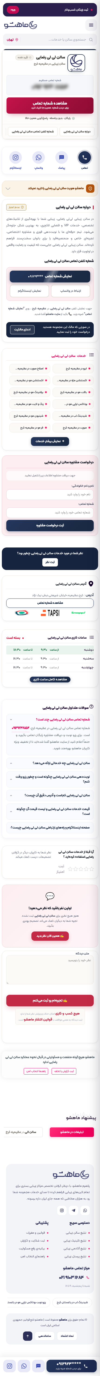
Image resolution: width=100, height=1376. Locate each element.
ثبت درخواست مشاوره (50, 525)
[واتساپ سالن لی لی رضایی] (24, 1366)
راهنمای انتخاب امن (32, 1256)
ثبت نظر (50, 562)
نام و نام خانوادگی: (82, 486)
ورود (12, 10)
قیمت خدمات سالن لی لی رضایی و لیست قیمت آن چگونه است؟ (53, 811)
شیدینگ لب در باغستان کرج (72, 1302)
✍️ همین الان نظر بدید (50, 936)
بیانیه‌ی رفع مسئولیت (32, 1248)
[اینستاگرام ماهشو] (62, 1210)
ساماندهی (44, 1336)
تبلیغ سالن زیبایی (76, 1233)
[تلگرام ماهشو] (73, 1210)
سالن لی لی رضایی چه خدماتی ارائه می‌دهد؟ (61, 763)
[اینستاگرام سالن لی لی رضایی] (9, 1366)
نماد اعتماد (67, 1336)
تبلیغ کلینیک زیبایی (74, 1240)
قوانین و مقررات (35, 1233)
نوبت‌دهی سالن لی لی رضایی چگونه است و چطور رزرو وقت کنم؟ (53, 779)
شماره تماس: (86, 504)
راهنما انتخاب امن (36, 1071)
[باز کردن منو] (91, 25)
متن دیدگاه (82, 953)
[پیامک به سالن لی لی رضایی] (38, 1366)
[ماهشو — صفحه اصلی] (20, 25)
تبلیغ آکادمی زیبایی (74, 1248)
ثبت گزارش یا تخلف (64, 1071)
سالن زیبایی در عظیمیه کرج (49, 64)
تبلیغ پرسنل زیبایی (75, 1256)
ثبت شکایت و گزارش (32, 1240)
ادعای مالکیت (22, 329)
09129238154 (20, 728)
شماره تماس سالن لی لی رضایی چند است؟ (63, 719)
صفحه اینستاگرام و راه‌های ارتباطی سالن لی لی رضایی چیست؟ (50, 827)
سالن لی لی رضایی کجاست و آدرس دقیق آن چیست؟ (57, 795)
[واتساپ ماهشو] (85, 1210)
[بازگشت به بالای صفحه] (27, 1336)
